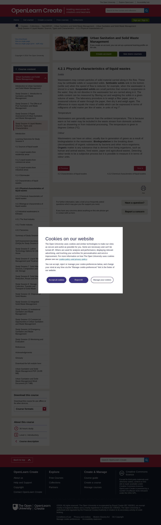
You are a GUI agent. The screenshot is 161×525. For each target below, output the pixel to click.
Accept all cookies (56, 280)
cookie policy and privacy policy (73, 259)
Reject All (79, 280)
